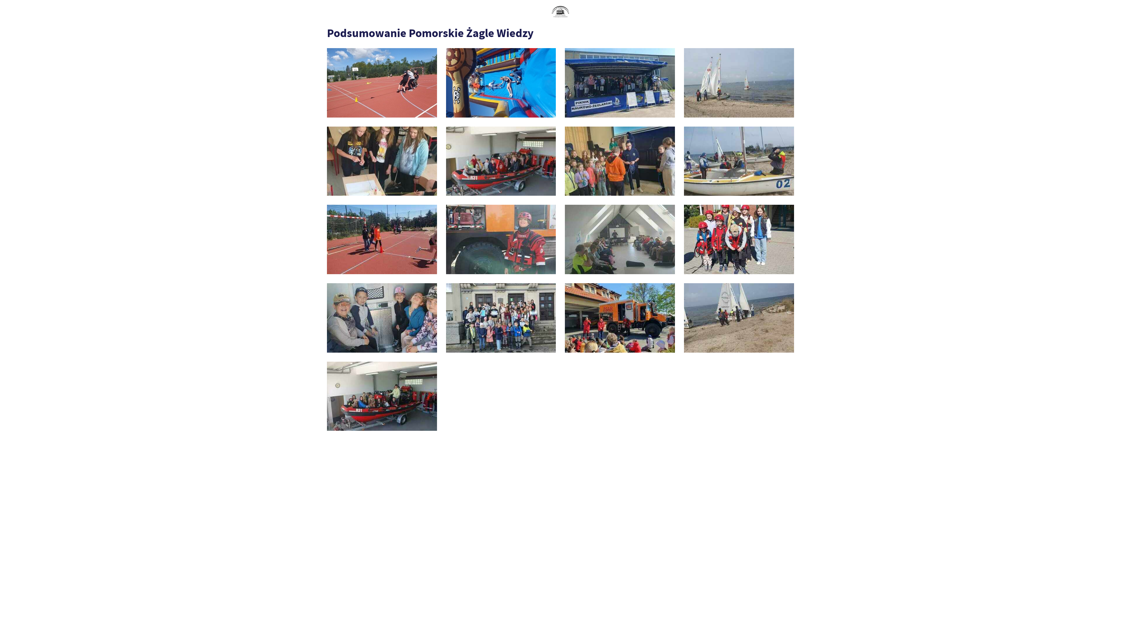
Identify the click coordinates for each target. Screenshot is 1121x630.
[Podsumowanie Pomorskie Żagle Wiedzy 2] (739, 318)
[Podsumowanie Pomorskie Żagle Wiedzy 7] (620, 239)
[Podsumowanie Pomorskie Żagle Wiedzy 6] (739, 239)
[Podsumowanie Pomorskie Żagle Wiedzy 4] (501, 318)
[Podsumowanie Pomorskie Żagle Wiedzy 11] (620, 161)
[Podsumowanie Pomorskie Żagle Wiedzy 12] (501, 161)
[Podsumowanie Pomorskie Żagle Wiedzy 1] (382, 396)
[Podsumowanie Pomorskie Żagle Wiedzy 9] (382, 239)
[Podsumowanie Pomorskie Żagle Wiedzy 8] (501, 239)
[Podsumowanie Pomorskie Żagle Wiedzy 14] (739, 83)
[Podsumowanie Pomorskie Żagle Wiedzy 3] (620, 318)
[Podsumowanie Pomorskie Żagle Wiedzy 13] (382, 161)
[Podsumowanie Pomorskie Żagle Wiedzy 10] (739, 161)
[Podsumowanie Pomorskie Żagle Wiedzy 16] (501, 83)
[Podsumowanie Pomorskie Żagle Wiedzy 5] (382, 318)
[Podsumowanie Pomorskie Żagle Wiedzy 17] (382, 83)
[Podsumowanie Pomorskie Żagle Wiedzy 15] (620, 83)
